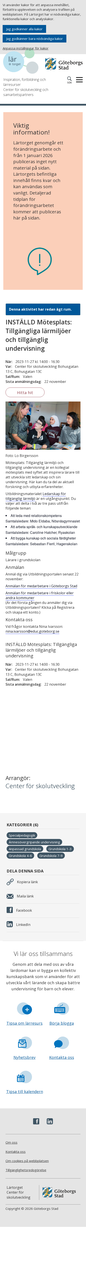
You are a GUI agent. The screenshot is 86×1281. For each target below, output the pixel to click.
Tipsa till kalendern (24, 1091)
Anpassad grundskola (25, 849)
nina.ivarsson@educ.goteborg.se (32, 631)
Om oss (11, 1142)
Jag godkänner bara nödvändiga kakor (34, 38)
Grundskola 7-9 (51, 855)
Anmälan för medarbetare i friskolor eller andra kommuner (40, 595)
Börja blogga (61, 1023)
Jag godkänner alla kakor (24, 29)
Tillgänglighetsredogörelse (26, 1170)
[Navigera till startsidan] (23, 62)
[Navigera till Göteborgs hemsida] (64, 64)
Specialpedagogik (22, 835)
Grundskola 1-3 (60, 849)
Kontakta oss (61, 1057)
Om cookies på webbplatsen (27, 1161)
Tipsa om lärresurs (24, 1023)
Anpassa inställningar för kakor (26, 48)
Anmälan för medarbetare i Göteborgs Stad (41, 586)
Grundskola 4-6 (20, 855)
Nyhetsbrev (24, 1057)
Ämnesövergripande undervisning (34, 842)
